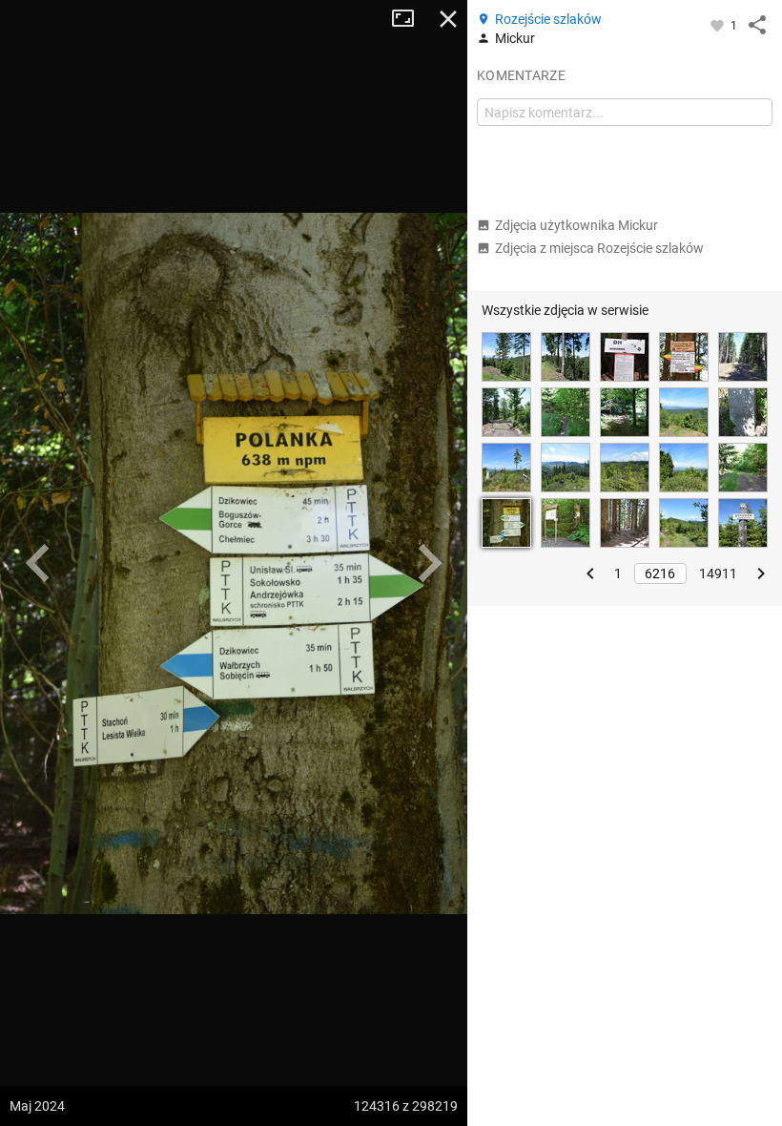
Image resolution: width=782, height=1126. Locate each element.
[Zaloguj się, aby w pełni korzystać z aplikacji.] (718, 24)
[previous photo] (38, 563)
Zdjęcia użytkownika (576, 225)
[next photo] (429, 563)
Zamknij (448, 19)
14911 (718, 573)
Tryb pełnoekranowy (410, 19)
